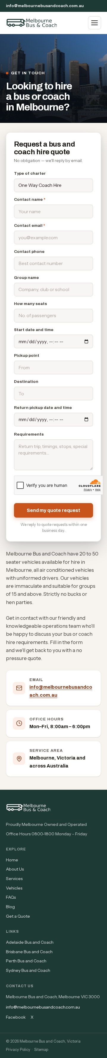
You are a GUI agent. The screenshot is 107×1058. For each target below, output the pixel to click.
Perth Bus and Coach (26, 961)
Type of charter (30, 173)
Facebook (16, 1017)
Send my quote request (53, 510)
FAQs (11, 897)
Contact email (29, 225)
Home (12, 860)
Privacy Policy (18, 1049)
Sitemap (41, 1049)
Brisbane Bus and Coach (29, 951)
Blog (10, 906)
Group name (26, 277)
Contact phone (29, 251)
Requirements (29, 434)
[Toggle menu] (94, 22)
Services (14, 878)
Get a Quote (18, 916)
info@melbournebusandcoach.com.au (45, 5)
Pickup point (26, 355)
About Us (15, 869)
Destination (26, 381)
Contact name (29, 199)
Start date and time (34, 329)
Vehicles (14, 888)
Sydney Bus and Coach (28, 970)
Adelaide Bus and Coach (30, 942)
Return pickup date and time (43, 407)
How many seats (30, 303)
